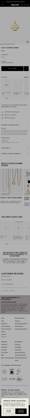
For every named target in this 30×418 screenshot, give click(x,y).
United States (8, 411)
